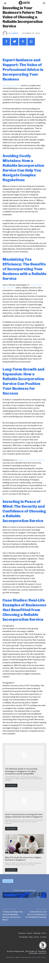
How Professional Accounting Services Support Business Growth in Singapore (24, 815)
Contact (43, 937)
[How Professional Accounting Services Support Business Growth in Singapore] (24, 801)
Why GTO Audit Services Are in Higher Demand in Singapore (23, 858)
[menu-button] (5, 3)
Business (8, 881)
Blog (30, 937)
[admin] (6, 33)
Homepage (23, 937)
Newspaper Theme (39, 957)
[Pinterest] (23, 41)
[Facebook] (6, 41)
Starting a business (11, 85)
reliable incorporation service (30, 460)
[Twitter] (14, 41)
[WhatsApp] (31, 41)
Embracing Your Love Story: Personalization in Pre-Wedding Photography (36, 914)
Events (36, 937)
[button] (43, 3)
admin (15, 33)
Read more (11, 785)
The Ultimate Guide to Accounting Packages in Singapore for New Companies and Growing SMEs (21, 771)
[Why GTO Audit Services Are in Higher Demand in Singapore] (24, 844)
